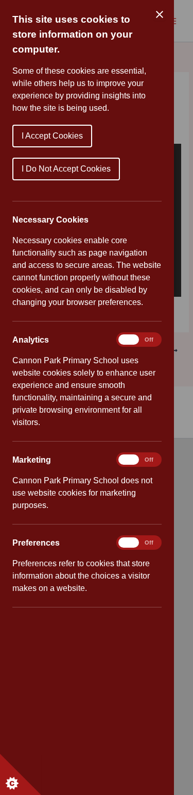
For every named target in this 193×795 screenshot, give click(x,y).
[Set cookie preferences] (20, 774)
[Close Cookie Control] (159, 14)
